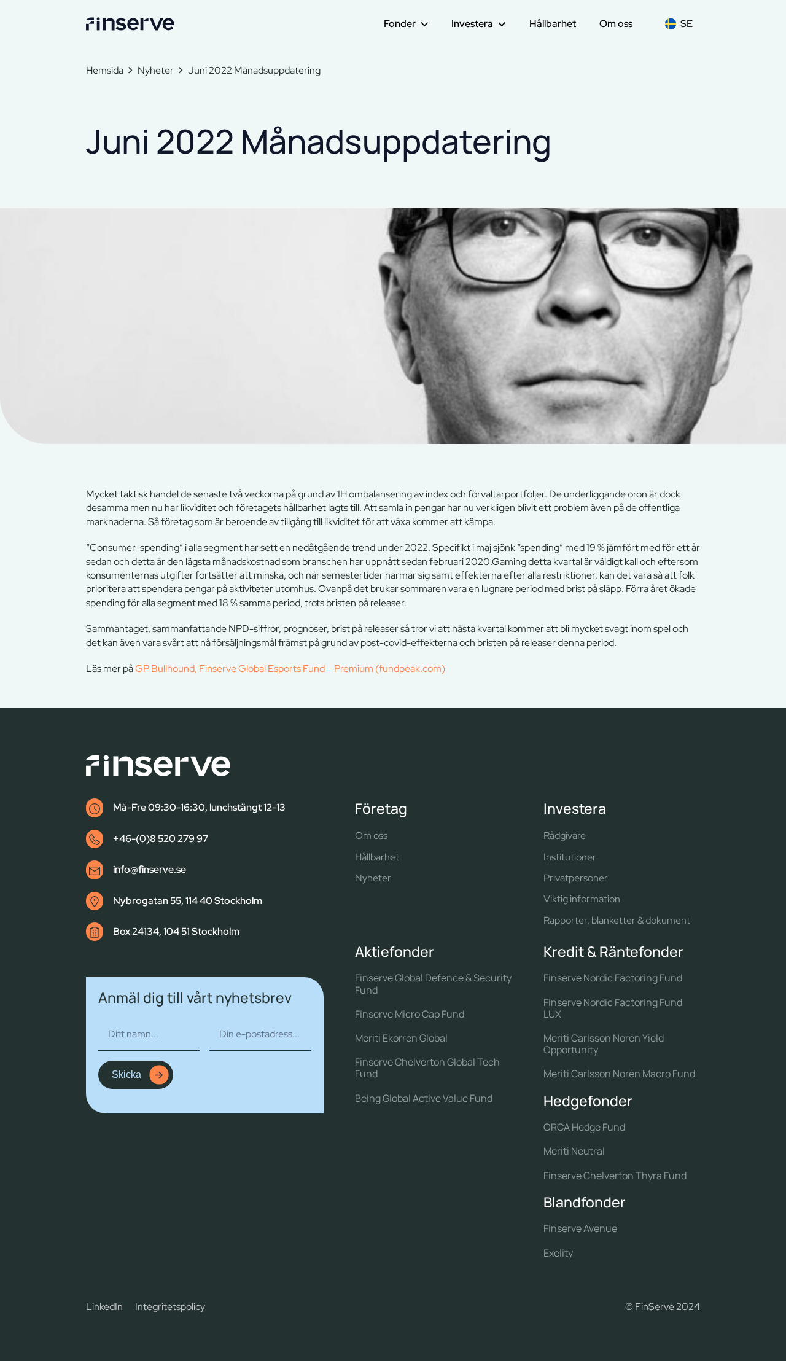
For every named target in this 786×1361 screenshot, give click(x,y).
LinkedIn (104, 1306)
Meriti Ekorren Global (401, 1038)
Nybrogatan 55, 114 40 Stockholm (187, 900)
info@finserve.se (149, 869)
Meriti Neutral (574, 1151)
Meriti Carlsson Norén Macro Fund (619, 1074)
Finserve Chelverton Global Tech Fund (427, 1068)
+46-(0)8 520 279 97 (160, 838)
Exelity (558, 1253)
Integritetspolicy (170, 1306)
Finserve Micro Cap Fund (409, 1014)
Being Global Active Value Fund (423, 1098)
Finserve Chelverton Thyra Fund (615, 1176)
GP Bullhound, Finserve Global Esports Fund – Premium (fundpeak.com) (290, 668)
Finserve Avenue (580, 1228)
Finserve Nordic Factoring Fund (612, 978)
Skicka (126, 1074)
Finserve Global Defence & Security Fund (433, 984)
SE (686, 23)
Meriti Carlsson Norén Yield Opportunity (603, 1044)
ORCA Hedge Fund (584, 1127)
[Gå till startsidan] (130, 24)
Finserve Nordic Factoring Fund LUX (612, 1008)
